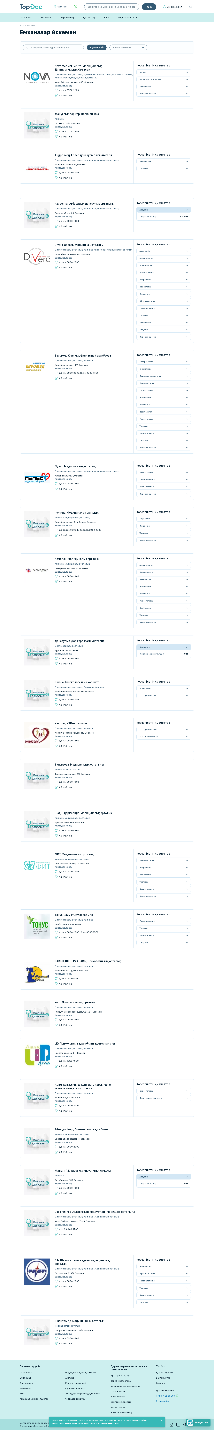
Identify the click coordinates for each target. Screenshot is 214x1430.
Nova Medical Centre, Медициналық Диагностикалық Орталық (78, 67)
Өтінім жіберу (163, 1401)
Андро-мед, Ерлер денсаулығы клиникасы (83, 155)
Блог (106, 17)
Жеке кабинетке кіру (121, 1412)
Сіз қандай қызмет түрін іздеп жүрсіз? (49, 47)
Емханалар (46, 17)
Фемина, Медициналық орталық (77, 512)
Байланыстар (163, 1377)
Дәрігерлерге (118, 1391)
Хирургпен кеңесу (147, 216)
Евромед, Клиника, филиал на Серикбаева (83, 355)
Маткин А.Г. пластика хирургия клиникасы (83, 1170)
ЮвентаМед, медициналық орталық (79, 1321)
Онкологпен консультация (151, 654)
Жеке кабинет (174, 6)
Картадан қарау (63, 85)
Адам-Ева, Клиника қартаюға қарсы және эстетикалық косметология (83, 1086)
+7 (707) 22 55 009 (165, 1395)
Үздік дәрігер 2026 (128, 17)
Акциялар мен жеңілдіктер (34, 1398)
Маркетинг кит (119, 1407)
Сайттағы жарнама (121, 1401)
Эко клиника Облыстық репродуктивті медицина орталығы (95, 1212)
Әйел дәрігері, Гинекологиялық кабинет (81, 1129)
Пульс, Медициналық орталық (75, 466)
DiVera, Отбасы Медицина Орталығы (79, 245)
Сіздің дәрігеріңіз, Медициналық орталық (83, 813)
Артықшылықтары (121, 1375)
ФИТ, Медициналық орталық (74, 854)
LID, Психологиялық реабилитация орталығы (85, 1043)
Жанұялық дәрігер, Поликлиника (77, 114)
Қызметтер (89, 17)
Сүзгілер (95, 47)
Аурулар (69, 1377)
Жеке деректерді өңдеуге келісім (83, 1393)
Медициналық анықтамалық (80, 1372)
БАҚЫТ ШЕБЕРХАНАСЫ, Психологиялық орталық (88, 961)
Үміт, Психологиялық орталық (75, 1002)
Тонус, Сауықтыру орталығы (74, 915)
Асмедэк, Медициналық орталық (77, 559)
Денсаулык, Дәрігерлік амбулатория (79, 641)
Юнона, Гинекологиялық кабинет (77, 682)
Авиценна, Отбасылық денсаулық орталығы (84, 203)
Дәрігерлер (26, 17)
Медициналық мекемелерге (125, 1386)
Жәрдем (160, 1383)
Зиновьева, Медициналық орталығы (79, 764)
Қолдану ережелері (75, 1383)
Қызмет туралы (164, 1372)
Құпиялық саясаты (75, 1388)
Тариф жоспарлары (121, 1380)
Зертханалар (68, 17)
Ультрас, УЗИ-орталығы (71, 723)
